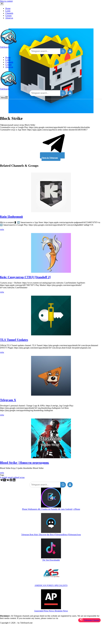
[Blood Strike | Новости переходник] (51, 438)
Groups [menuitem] (8, 15)
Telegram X (8, 400)
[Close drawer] (2, 3)
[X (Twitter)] (4, 480)
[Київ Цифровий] (51, 192)
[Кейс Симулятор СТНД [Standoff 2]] (51, 253)
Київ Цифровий (11, 216)
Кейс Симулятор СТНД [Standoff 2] (25, 277)
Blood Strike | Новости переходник (24, 462)
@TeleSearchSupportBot (69, 618)
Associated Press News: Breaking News (51, 611)
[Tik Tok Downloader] (51, 548)
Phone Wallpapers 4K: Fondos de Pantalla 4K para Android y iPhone (51, 509)
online (15, 477)
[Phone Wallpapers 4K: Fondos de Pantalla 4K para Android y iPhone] (51, 498)
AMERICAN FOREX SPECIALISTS (51, 585)
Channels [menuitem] (9, 13)
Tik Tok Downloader (51, 560)
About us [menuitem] (9, 18)
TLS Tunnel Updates (14, 339)
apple (3, 477)
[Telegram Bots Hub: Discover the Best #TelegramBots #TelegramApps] (51, 523)
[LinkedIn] (14, 480)
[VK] (8, 480)
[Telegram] (1, 480)
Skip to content (6, 1)
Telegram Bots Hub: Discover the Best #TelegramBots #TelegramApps (51, 534)
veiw (2, 229)
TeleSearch (4, 47)
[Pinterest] (11, 480)
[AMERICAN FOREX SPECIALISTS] (51, 574)
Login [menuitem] (7, 11)
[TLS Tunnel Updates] (51, 315)
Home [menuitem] (7, 8)
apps (9, 477)
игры (21, 477)
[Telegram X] (51, 376)
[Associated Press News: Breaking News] (51, 599)
